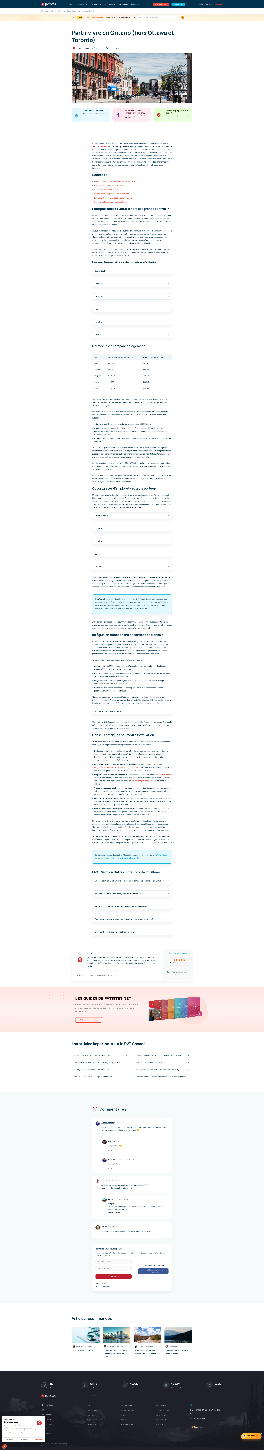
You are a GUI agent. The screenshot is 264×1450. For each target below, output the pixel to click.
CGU (88, 1405)
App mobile (125, 1420)
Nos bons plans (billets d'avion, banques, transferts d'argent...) (160, 1069)
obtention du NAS (164, 774)
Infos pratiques (95, 4)
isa (109, 1141)
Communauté (123, 4)
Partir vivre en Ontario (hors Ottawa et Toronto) (79, 11)
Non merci (9, 1439)
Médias (123, 1415)
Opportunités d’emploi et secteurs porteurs (111, 194)
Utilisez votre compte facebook (155, 1271)
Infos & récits (55, 11)
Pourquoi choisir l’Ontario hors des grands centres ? (114, 181)
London (98, 283)
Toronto (95, 146)
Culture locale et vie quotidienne (101, 975)
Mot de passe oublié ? (103, 1287)
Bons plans (90, 1415)
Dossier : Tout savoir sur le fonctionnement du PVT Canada (158, 1055)
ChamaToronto (107, 1123)
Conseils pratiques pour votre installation (110, 202)
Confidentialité (126, 1405)
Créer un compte (205, 4)
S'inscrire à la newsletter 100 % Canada (150, 1062)
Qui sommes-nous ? (128, 1410)
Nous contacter (161, 1405)
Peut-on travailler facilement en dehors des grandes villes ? (121, 906)
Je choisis (24, 1439)
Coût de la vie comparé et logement (108, 189)
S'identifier (219, 4)
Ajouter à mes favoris (179, 953)
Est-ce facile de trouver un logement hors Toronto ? (118, 893)
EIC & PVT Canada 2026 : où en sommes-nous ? (92, 1055)
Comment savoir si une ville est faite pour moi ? (116, 932)
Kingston (99, 296)
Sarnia (98, 334)
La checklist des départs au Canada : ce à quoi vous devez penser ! (161, 1077)
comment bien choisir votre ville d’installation (120, 858)
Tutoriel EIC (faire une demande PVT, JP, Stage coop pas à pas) (98, 1062)
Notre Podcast (161, 1420)
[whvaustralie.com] (197, 1427)
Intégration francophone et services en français (113, 198)
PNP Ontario (159, 855)
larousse (112, 1199)
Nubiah (104, 1227)
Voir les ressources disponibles (109, 711)
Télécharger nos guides (89, 1020)
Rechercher (135, 4)
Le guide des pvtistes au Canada (144, 781)
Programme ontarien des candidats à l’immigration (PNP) (116, 767)
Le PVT (72, 4)
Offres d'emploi (161, 1415)
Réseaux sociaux (92, 1424)
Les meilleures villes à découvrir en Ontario (111, 185)
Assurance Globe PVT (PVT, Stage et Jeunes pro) (93, 1077)
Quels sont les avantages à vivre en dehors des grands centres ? (124, 919)
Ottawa (104, 146)
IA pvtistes (159, 1424)
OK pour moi (38, 1439)
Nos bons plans (178, 4)
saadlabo (105, 1180)
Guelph (98, 309)
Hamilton (99, 322)
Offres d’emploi (109, 4)
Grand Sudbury (101, 271)
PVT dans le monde (162, 1410)
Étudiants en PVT (127, 1424)
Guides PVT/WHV (92, 1420)
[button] (4, 1446)
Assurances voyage (161, 4)
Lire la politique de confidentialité (13, 1433)
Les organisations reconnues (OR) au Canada (91, 1069)
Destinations (82, 4)
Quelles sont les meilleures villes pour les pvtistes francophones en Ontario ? (129, 881)
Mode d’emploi (92, 1410)
